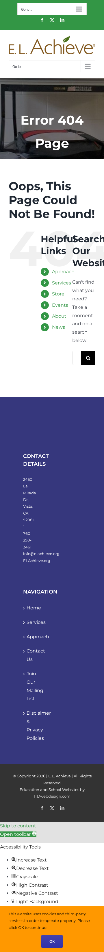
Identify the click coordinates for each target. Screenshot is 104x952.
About (59, 316)
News (58, 327)
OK (52, 941)
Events (60, 305)
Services (61, 283)
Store (58, 294)
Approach (63, 271)
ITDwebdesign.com (52, 796)
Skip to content (18, 826)
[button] (18, 834)
